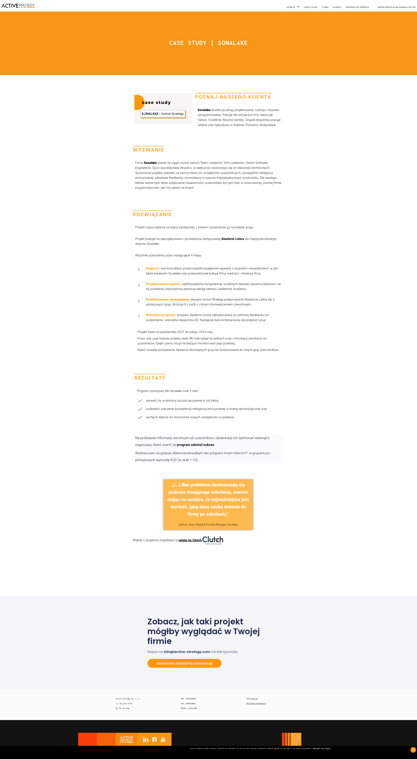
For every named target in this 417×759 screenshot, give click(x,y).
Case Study (310, 7)
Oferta (290, 7)
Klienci (337, 7)
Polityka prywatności (256, 703)
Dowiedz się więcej (322, 748)
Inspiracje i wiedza (357, 7)
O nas (325, 7)
